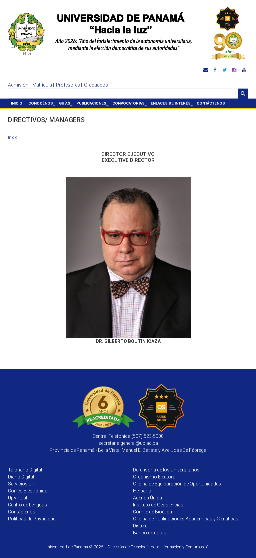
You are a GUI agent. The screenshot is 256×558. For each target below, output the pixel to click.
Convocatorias (130, 104)
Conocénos (42, 104)
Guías (66, 104)
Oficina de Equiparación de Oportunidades (177, 483)
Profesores (68, 85)
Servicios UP (21, 483)
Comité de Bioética (152, 511)
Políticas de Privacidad (32, 518)
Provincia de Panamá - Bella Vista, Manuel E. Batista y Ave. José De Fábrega (128, 450)
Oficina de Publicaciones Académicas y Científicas (185, 518)
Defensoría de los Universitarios (166, 469)
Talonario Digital (25, 469)
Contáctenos (211, 103)
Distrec (140, 525)
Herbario (142, 490)
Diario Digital (21, 476)
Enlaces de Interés (172, 104)
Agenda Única (147, 497)
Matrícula (42, 85)
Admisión (18, 85)
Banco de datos (149, 532)
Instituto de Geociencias (158, 504)
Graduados (96, 85)
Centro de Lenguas (27, 504)
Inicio (16, 103)
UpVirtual (17, 497)
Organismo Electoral (154, 476)
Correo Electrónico (28, 490)
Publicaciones (92, 104)
